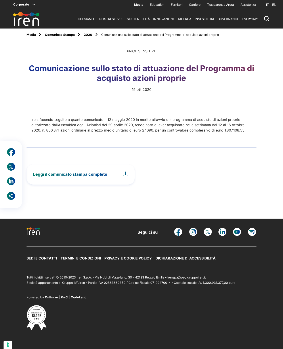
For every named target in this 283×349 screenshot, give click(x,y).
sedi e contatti (42, 258)
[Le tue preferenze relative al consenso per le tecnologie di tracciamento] (8, 345)
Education (157, 4)
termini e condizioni (81, 258)
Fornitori (176, 4)
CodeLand (78, 297)
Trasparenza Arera (220, 4)
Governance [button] (228, 19)
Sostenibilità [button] (138, 19)
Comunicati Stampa (60, 34)
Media (138, 4)
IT (267, 4)
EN (274, 4)
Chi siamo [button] (86, 19)
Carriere (195, 4)
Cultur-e (51, 297)
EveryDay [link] (250, 19)
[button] (267, 19)
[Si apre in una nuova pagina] (36, 328)
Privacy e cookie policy (128, 258)
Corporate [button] (21, 4)
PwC (64, 297)
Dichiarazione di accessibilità (185, 258)
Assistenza (248, 4)
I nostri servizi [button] (110, 19)
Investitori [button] (204, 19)
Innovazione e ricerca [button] (172, 19)
